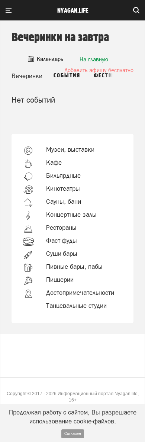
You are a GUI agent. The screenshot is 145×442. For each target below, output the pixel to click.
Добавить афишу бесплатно (98, 70)
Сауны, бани (63, 201)
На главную (94, 59)
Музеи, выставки (70, 149)
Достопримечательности (80, 292)
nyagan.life (72, 10)
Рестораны (61, 227)
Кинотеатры (63, 188)
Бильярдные (63, 175)
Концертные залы (71, 214)
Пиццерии (60, 279)
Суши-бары (61, 253)
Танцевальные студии (76, 305)
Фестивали (111, 75)
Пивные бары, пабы (74, 266)
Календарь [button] (49, 59)
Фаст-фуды (61, 240)
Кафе (54, 162)
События (67, 75)
